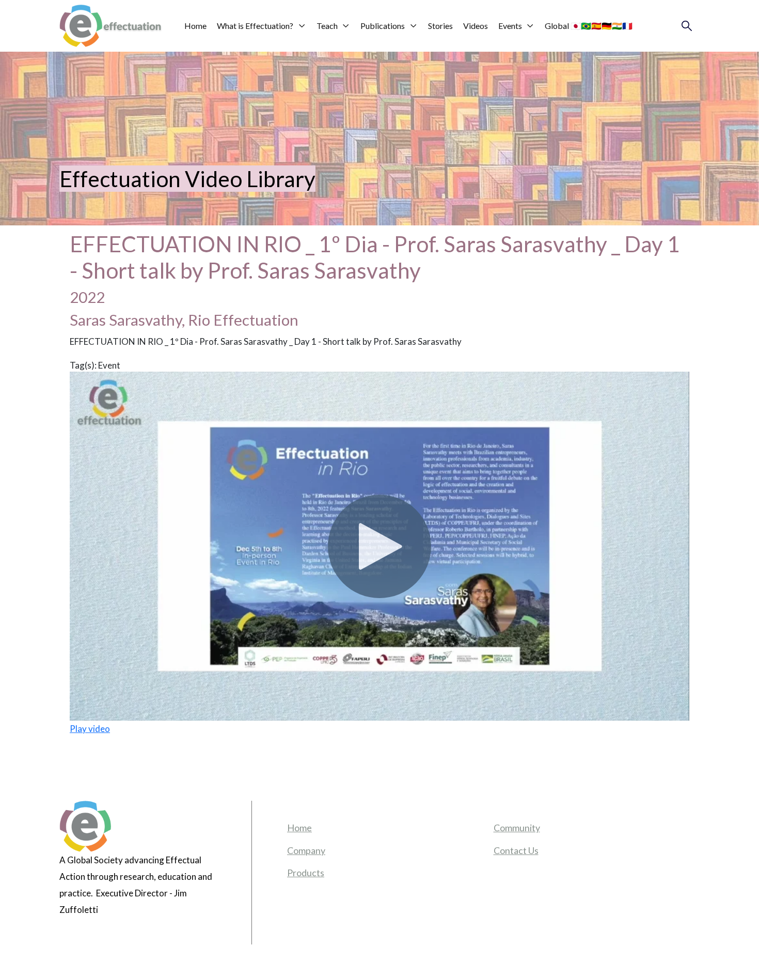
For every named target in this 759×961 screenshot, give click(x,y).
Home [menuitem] (299, 827)
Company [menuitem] (306, 850)
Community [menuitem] (517, 827)
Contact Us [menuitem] (516, 850)
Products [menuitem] (305, 872)
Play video (90, 728)
